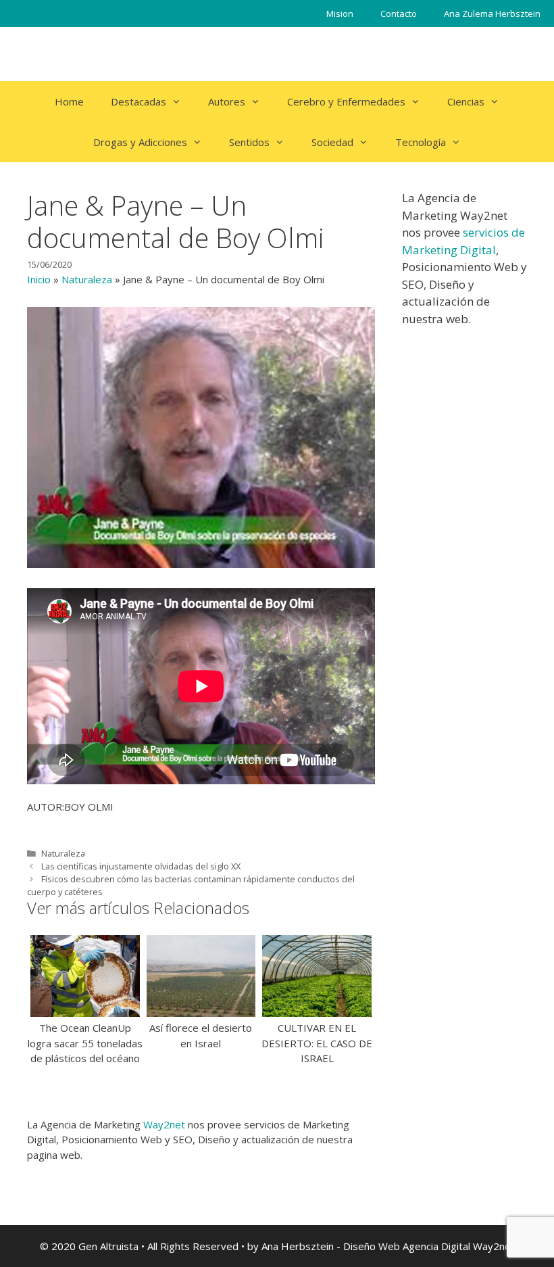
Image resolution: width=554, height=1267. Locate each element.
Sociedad (332, 142)
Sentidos (249, 142)
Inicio (39, 279)
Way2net (164, 1124)
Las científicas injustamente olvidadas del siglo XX (141, 866)
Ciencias (465, 101)
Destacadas (138, 101)
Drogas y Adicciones (140, 142)
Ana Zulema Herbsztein (492, 13)
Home (69, 101)
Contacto (398, 13)
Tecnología (420, 142)
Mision (339, 13)
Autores (226, 101)
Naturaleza (86, 279)
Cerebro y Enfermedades (346, 101)
